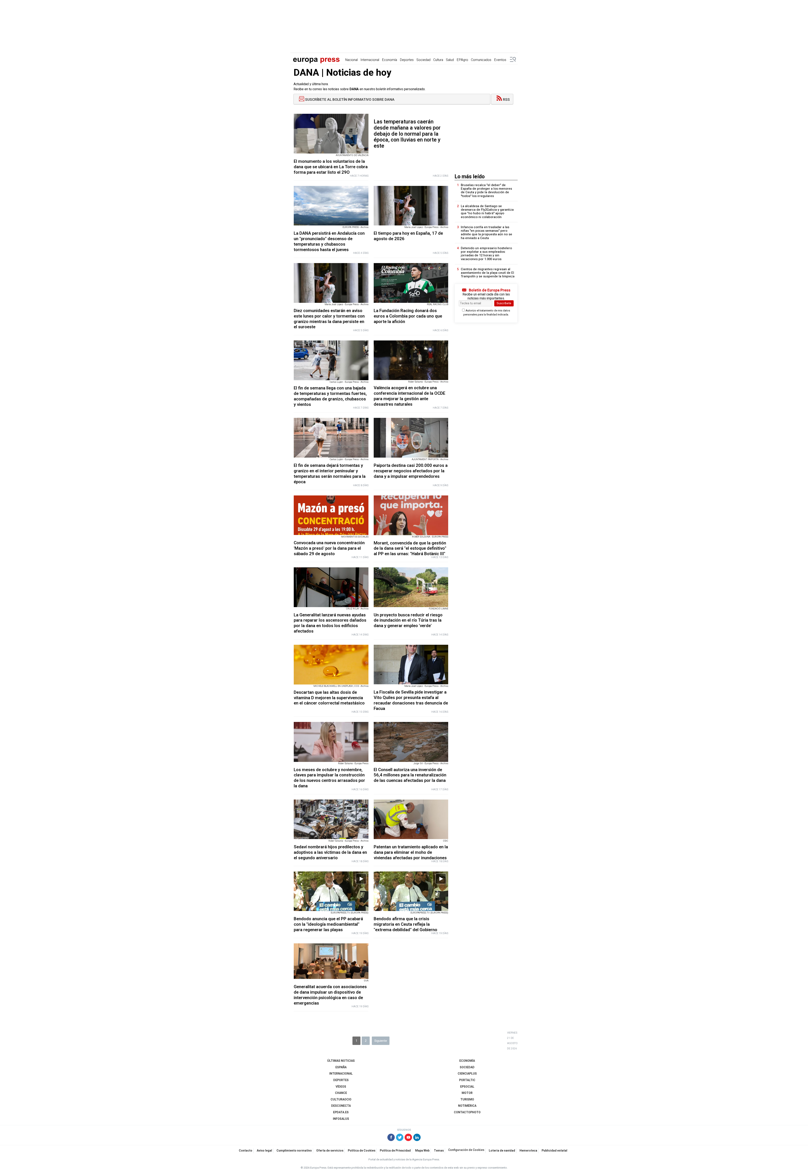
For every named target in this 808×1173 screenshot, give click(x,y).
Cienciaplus (467, 1073)
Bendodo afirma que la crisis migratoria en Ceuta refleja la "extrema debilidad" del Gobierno (405, 924)
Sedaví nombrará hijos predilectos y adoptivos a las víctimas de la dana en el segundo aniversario (330, 852)
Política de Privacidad (395, 1150)
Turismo (467, 1099)
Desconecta (341, 1106)
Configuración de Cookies (466, 1150)
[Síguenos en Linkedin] (417, 1137)
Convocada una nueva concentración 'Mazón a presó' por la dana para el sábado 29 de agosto (329, 548)
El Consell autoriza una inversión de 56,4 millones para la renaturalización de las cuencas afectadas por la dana (410, 775)
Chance (341, 1093)
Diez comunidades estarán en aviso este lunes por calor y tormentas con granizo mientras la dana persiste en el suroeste (329, 318)
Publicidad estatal (554, 1150)
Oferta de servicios (329, 1150)
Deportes (407, 60)
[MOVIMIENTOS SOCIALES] (331, 515)
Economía (389, 60)
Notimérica (467, 1106)
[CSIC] (411, 819)
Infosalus (341, 1119)
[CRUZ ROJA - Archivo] (331, 587)
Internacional (369, 60)
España (341, 1067)
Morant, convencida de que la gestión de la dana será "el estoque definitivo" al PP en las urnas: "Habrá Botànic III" (410, 548)
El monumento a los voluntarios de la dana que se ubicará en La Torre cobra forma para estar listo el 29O (331, 167)
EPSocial (467, 1086)
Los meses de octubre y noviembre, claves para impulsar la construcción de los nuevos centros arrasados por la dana (329, 778)
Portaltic (467, 1080)
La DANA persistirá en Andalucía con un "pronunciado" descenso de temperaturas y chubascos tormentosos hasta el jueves (329, 241)
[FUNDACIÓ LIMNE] (411, 587)
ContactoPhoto (467, 1112)
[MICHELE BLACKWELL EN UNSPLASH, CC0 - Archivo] (331, 664)
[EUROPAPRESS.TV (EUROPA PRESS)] (331, 891)
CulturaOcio (341, 1099)
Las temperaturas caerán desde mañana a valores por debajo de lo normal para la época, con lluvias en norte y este (407, 134)
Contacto (245, 1150)
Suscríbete (504, 303)
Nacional (351, 60)
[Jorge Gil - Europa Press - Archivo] (411, 742)
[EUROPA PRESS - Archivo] (331, 206)
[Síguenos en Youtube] (408, 1137)
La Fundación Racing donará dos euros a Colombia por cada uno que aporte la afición (408, 316)
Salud (450, 60)
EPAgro (462, 60)
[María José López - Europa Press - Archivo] (411, 206)
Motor (467, 1093)
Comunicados (481, 60)
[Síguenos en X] (399, 1137)
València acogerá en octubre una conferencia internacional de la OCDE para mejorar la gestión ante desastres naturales (409, 396)
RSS (506, 99)
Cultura (438, 60)
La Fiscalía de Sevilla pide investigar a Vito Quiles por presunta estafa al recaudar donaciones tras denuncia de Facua (411, 700)
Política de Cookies (361, 1150)
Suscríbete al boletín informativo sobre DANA (349, 99)
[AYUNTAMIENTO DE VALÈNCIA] (331, 134)
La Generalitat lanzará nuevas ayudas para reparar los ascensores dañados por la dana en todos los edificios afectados (330, 623)
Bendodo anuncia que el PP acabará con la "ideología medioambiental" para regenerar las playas (328, 924)
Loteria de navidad (502, 1150)
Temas (439, 1150)
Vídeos (341, 1086)
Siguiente (380, 1040)
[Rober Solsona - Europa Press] (331, 742)
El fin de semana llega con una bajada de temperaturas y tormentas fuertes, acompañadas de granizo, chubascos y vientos (330, 396)
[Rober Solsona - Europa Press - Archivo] (411, 360)
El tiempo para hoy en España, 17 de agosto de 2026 (408, 236)
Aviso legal (264, 1150)
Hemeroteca (528, 1150)
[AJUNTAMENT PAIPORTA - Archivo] (411, 438)
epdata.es (341, 1112)
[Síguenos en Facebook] (391, 1137)
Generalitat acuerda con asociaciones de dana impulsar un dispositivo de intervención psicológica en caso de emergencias (330, 995)
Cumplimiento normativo (294, 1150)
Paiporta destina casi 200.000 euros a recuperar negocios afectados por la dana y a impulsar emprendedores (411, 471)
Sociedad (423, 60)
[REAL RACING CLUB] (411, 283)
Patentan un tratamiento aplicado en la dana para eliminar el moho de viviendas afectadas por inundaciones (411, 852)
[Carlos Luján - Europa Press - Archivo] (331, 360)
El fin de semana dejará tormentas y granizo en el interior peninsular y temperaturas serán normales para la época (329, 473)
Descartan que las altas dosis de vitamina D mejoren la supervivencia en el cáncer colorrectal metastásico (329, 698)
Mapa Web (422, 1150)
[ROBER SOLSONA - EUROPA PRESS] (411, 515)
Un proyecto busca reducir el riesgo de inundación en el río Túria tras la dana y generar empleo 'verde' (408, 620)
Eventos (500, 60)
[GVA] (331, 961)
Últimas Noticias (341, 1061)
